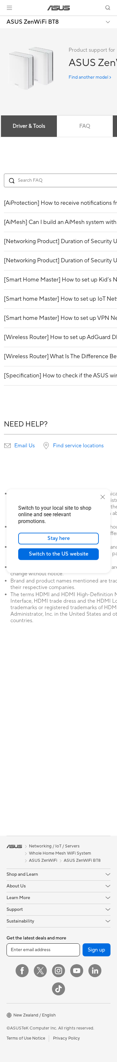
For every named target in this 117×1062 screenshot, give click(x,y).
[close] (102, 496)
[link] (58, 8)
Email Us (24, 445)
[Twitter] (40, 970)
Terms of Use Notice (25, 1038)
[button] (9, 8)
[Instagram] (58, 970)
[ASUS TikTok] (58, 988)
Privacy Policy (66, 1038)
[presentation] (7, 445)
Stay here (58, 538)
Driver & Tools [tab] (29, 126)
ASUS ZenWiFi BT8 (32, 22)
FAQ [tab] (84, 126)
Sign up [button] (96, 950)
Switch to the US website (58, 554)
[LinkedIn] (94, 970)
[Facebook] (22, 970)
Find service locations (78, 445)
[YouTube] (76, 970)
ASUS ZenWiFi (43, 860)
